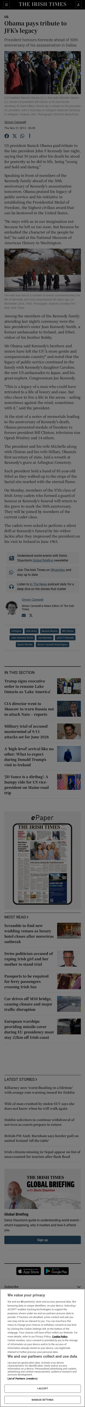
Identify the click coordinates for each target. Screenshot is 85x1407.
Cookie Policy (60, 1336)
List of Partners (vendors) (23, 1378)
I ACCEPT (42, 1388)
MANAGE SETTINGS (42, 1399)
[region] (42, 1348)
